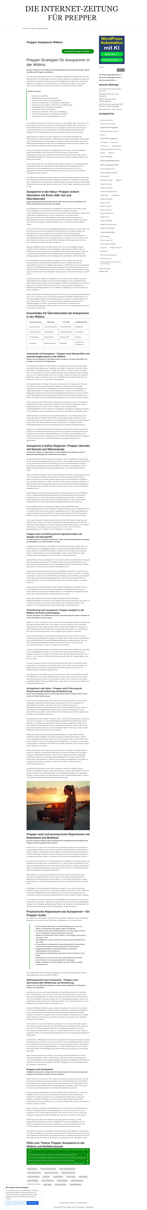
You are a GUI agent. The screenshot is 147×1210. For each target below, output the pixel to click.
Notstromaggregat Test (107, 169)
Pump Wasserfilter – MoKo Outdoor (110, 109)
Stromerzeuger (105, 236)
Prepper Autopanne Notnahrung (67, 1168)
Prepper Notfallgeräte (33, 1180)
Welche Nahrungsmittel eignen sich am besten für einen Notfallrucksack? (51, 1160)
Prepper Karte (46, 1176)
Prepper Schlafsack (105, 210)
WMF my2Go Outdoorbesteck (108, 255)
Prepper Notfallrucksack (48, 1180)
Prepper (118, 180)
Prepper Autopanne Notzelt (34, 1172)
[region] (22, 1196)
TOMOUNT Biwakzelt (115, 247)
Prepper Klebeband (58, 1176)
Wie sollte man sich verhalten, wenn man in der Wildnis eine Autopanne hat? (52, 1155)
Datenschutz (89, 1207)
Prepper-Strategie (106, 184)
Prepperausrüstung (106, 188)
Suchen (101, 67)
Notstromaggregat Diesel (109, 165)
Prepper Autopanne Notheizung (48, 1168)
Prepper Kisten (104, 195)
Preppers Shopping (106, 220)
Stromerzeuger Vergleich (108, 244)
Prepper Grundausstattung (108, 191)
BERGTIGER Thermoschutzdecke (109, 131)
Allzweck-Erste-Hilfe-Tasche (108, 123)
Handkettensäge (116, 146)
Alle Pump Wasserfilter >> (108, 80)
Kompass (102, 153)
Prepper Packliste (105, 202)
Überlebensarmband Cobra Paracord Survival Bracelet (110, 262)
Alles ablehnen (20, 1203)
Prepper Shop (104, 217)
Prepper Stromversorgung (108, 224)
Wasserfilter (104, 251)
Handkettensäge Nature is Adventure (110, 149)
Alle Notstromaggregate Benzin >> (110, 77)
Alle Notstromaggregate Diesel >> (110, 75)
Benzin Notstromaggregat (109, 127)
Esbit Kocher (114, 142)
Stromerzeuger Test (106, 240)
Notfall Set (111, 153)
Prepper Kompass (71, 1176)
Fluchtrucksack (104, 146)
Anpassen (10, 1203)
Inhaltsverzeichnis (104, 269)
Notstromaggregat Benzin (110, 161)
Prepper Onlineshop (106, 199)
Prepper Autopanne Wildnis (68, 1172)
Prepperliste (115, 195)
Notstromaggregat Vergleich (109, 172)
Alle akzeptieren (32, 1203)
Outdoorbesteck (104, 176)
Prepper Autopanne (32, 1168)
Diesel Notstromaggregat (108, 138)
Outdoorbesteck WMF (106, 180)
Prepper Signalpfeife (62, 1180)
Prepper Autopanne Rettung (51, 1172)
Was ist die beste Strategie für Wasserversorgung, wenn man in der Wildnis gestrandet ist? (57, 1157)
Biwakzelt (103, 135)
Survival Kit (103, 247)
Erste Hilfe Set (104, 142)
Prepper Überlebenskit (75, 1184)
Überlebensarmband (106, 258)
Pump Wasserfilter (108, 232)
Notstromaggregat (106, 156)
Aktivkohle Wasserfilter (106, 120)
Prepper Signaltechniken (77, 1180)
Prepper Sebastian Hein (106, 213)
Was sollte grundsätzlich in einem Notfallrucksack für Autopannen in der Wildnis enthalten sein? (57, 1151)
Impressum (80, 1207)
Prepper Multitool (83, 1176)
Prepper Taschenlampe (60, 1184)
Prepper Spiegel (47, 1184)
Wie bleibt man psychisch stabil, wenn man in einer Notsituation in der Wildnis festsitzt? (56, 1163)
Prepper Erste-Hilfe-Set (33, 1176)
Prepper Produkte (105, 206)
